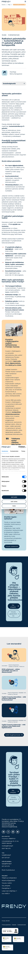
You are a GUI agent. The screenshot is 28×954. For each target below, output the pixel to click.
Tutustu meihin (7, 883)
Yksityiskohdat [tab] (14, 451)
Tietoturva (21, 666)
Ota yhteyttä (13, 606)
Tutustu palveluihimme (13, 614)
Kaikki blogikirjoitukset (12, 735)
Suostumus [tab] (5, 451)
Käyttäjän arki (22, 692)
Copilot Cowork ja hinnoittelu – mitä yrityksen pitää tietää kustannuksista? (14, 698)
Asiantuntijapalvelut (14, 665)
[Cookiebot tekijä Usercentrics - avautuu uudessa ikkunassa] (20, 447)
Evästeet (14, 924)
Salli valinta (14, 501)
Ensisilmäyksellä (9, 83)
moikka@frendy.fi (7, 846)
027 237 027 (6, 857)
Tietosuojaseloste (6, 924)
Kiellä (14, 506)
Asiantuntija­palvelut (8, 880)
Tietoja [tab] (23, 451)
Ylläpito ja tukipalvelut (9, 878)
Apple (7, 292)
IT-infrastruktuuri (13, 35)
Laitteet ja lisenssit (13, 666)
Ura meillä (5, 893)
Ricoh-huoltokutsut (8, 870)
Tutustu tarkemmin (12, 546)
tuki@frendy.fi (6, 855)
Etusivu (4, 4)
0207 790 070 (6, 848)
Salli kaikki (14, 497)
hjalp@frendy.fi (6, 863)
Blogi (9, 4)
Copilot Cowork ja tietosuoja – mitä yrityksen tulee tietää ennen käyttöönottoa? (13, 726)
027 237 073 (6, 866)
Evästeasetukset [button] (21, 924)
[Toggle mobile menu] (25, 1)
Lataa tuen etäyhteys (9, 891)
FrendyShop (5, 888)
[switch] (24, 481)
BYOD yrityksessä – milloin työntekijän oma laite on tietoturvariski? (11, 670)
